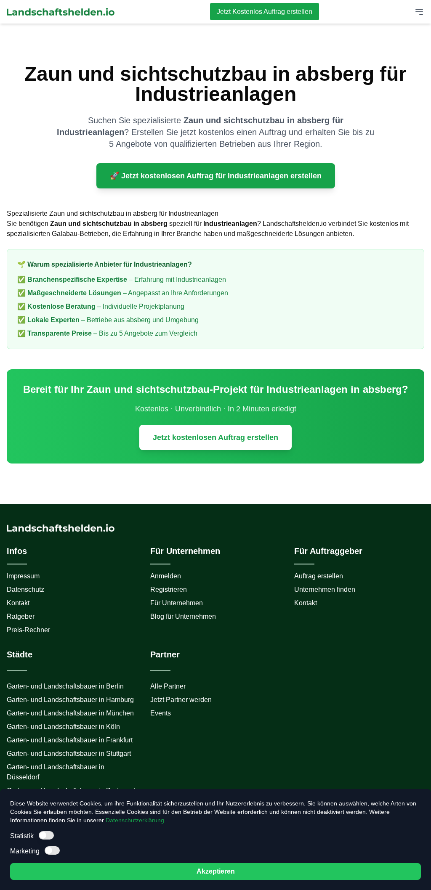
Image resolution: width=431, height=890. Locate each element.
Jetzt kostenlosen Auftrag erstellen (215, 437)
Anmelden (165, 576)
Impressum (23, 576)
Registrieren (168, 589)
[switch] (46, 835)
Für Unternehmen (176, 603)
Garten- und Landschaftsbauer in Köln (63, 726)
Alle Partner (168, 686)
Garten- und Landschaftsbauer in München (70, 713)
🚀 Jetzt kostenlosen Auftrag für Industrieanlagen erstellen (216, 176)
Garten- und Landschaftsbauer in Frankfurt (70, 740)
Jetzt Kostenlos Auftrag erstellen (264, 11)
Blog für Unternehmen (183, 616)
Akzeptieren (216, 871)
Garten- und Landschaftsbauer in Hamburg (70, 699)
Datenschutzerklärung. (136, 820)
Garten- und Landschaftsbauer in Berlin (65, 686)
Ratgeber (21, 616)
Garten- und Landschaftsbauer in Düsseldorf (55, 772)
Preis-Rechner (28, 629)
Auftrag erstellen (318, 576)
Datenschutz (25, 589)
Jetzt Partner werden (181, 699)
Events (160, 713)
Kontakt (18, 603)
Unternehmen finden (324, 589)
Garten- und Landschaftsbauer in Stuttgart (69, 753)
